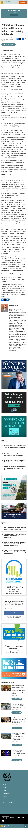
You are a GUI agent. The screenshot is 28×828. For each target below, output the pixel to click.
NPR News (4, 441)
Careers (4, 799)
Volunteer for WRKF (7, 802)
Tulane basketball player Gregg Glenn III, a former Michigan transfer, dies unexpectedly (15, 535)
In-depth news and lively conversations (14, 588)
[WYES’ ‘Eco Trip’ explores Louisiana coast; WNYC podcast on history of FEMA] (6, 706)
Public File (5, 796)
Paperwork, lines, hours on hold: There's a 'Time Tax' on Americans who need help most (15, 447)
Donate (23, 2)
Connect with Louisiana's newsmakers (14, 647)
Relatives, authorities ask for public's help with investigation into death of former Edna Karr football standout (15, 543)
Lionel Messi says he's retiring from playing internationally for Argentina (13, 454)
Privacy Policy (6, 793)
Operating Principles (7, 806)
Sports (3, 523)
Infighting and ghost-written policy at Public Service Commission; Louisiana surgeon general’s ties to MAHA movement (18, 736)
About (4, 787)
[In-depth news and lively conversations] (14, 571)
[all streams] (26, 826)
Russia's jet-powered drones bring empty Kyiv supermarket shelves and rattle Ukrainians (14, 468)
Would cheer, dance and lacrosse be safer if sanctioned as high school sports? (15, 528)
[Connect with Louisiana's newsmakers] (14, 633)
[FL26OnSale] (14, 374)
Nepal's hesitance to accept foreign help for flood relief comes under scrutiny (14, 461)
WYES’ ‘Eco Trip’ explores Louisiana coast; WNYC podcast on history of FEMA (18, 706)
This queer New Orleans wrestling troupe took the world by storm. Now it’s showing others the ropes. (15, 551)
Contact (4, 790)
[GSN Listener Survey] (14, 402)
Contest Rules (6, 809)
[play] (2, 826)
